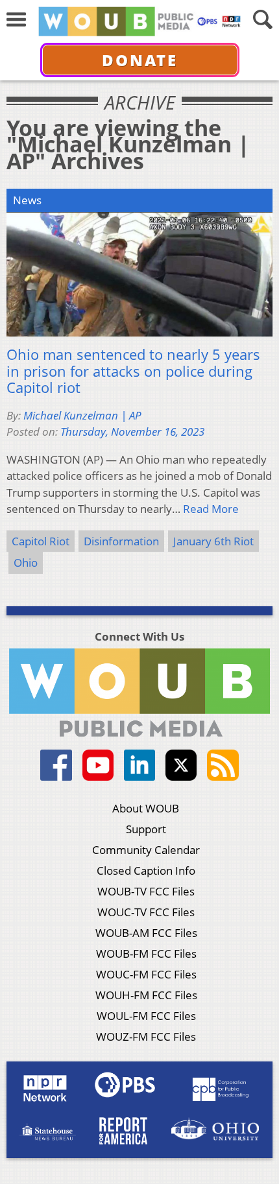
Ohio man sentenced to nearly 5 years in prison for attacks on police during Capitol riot (133, 371)
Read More (211, 508)
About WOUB (145, 808)
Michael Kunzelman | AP (82, 415)
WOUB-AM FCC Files (146, 932)
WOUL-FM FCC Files (146, 1015)
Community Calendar (146, 849)
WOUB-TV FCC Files (146, 891)
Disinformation (121, 541)
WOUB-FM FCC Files (146, 953)
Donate (140, 60)
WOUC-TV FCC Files (146, 912)
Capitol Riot (40, 541)
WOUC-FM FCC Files (146, 974)
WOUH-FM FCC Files (146, 995)
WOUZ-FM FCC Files (146, 1036)
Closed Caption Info (146, 870)
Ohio (26, 562)
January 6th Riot (213, 541)
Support (146, 829)
